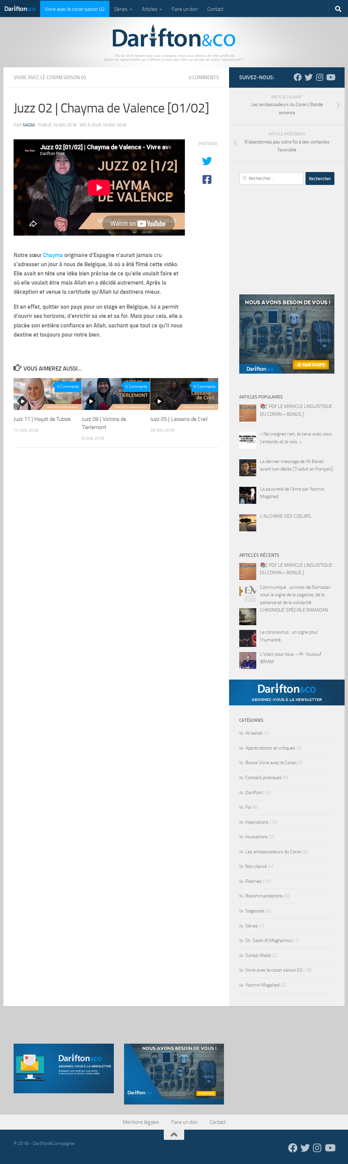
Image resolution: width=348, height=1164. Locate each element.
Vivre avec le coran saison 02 (75, 9)
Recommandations (264, 896)
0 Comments (204, 77)
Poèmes (253, 881)
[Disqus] (116, 547)
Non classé (256, 866)
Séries (120, 9)
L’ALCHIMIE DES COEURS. (286, 516)
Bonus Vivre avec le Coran (270, 763)
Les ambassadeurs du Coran (273, 852)
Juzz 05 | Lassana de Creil (179, 419)
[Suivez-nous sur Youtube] (330, 77)
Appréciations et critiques (270, 748)
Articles (149, 9)
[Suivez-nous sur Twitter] (308, 77)
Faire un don (185, 9)
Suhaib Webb (258, 955)
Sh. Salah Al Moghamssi (269, 940)
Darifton (253, 792)
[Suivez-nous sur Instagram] (319, 77)
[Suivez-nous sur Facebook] (298, 77)
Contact (215, 9)
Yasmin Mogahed (262, 985)
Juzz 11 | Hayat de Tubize (42, 419)
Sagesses (255, 911)
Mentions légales (141, 1122)
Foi (248, 807)
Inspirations (256, 822)
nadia (29, 124)
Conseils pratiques (263, 778)
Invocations (256, 837)
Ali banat (253, 733)
